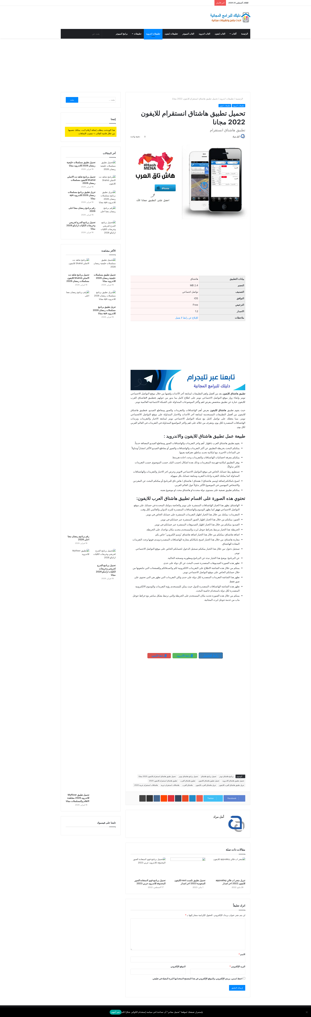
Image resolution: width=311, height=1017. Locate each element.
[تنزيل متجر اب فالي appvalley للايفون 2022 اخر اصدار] (227, 867)
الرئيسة (244, 34)
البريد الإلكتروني (237, 966)
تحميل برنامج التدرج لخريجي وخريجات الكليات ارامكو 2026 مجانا (80, 225)
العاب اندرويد (204, 34)
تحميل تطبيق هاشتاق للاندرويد (233, 781)
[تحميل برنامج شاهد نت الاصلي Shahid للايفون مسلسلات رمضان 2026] (107, 181)
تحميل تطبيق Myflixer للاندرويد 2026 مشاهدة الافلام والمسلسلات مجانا (77, 797)
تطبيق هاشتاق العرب (187, 781)
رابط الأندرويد (183, 655)
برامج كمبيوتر (122, 34)
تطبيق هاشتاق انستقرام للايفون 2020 (163, 781)
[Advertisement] (155, 64)
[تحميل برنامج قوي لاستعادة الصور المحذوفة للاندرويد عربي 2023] (148, 867)
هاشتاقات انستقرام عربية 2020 (146, 785)
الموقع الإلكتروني (178, 966)
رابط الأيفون (157, 655)
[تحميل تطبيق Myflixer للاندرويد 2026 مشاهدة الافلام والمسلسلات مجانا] (77, 670)
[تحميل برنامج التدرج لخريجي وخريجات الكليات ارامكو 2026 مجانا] (107, 227)
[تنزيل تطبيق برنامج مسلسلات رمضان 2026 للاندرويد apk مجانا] (107, 197)
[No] (307, 1012)
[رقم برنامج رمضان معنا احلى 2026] (107, 212)
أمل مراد (236, 136)
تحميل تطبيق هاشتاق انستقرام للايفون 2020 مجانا (157, 776)
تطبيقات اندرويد (153, 34)
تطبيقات (137, 34)
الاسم (242, 954)
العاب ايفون (220, 34)
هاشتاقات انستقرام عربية (170, 785)
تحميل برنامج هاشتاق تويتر (188, 776)
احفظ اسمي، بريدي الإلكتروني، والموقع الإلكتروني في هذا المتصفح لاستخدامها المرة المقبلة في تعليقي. (197, 978)
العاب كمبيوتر (188, 34)
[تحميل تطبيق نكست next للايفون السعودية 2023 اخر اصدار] (187, 867)
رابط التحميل (211, 655)
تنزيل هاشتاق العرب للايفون (206, 785)
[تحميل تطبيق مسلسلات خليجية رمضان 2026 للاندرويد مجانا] (107, 167)
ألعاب (234, 34)
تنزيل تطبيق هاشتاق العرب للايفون (231, 785)
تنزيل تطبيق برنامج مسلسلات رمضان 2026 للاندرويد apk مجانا (81, 195)
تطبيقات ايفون (171, 34)
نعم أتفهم (115, 1012)
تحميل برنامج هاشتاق (208, 776)
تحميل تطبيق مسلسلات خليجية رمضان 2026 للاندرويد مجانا (105, 277)
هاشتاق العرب (187, 785)
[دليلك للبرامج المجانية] (230, 17)
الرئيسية (240, 98)
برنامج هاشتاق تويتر (226, 776)
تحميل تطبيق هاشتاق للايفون (208, 781)
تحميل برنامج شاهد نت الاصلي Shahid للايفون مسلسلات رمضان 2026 (81, 179)
